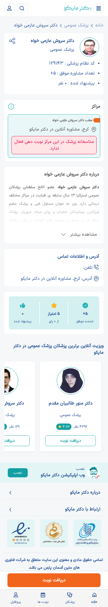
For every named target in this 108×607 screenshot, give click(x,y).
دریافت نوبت (70, 441)
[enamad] (21, 533)
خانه (99, 25)
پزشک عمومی (76, 25)
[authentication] (9, 8)
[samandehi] (54, 533)
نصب (17, 473)
